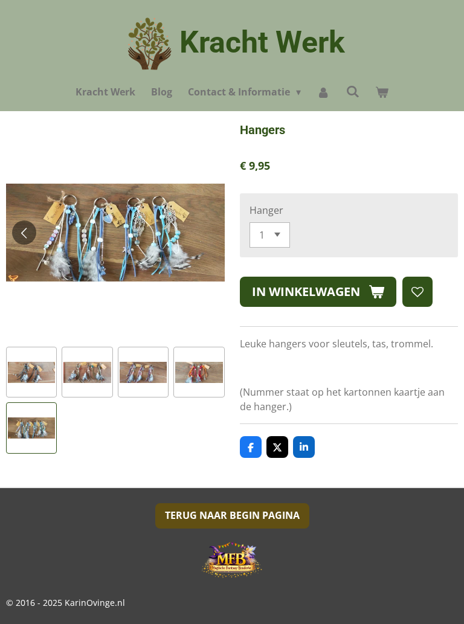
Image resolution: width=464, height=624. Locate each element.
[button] (31, 372)
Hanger (266, 210)
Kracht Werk (262, 42)
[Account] (323, 92)
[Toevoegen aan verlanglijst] (417, 292)
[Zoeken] (352, 91)
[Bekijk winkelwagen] (381, 92)
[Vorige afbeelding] (24, 232)
